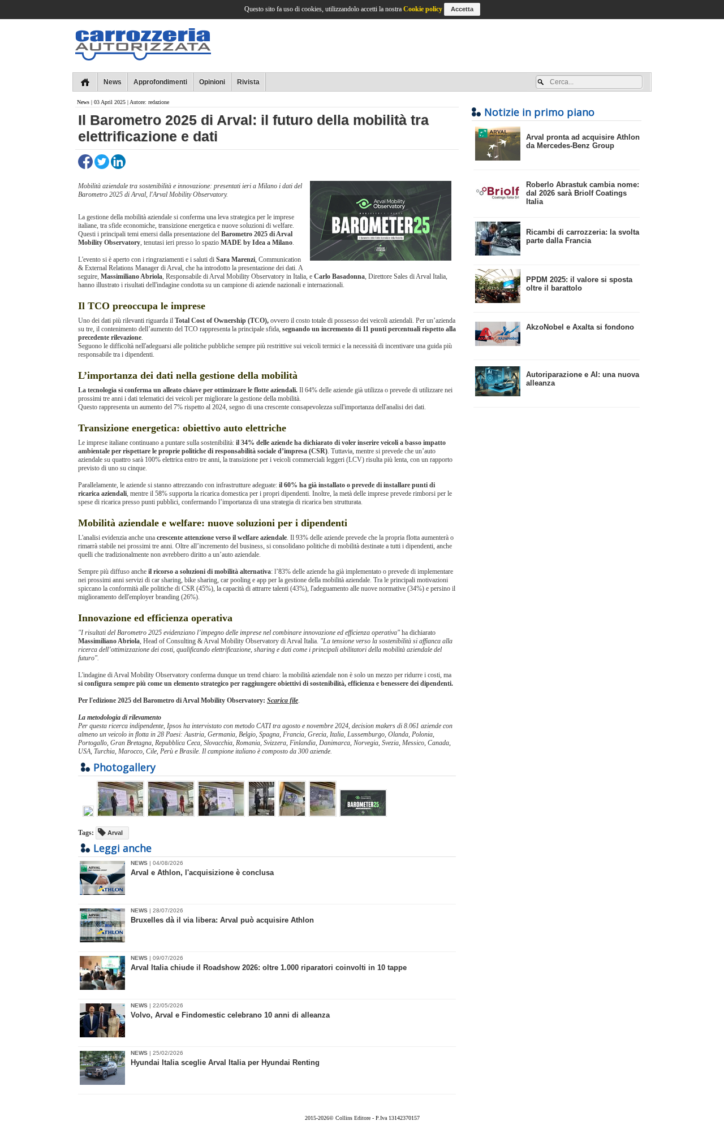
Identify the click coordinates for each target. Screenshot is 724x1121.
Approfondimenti (160, 82)
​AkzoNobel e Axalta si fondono (580, 327)
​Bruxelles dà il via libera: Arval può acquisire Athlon (222, 920)
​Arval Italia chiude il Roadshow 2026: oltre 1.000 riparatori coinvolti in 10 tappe (269, 967)
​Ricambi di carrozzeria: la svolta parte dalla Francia (582, 236)
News (113, 82)
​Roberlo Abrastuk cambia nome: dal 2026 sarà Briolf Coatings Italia (582, 193)
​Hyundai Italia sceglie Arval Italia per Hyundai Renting (225, 1062)
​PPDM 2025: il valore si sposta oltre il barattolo (579, 283)
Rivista (248, 82)
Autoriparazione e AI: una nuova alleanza (582, 378)
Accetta (462, 9)
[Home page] (85, 82)
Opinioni (212, 82)
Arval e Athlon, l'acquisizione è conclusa (202, 872)
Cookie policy (422, 9)
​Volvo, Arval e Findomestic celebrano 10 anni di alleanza (230, 1015)
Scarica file (282, 700)
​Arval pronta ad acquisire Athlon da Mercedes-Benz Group (583, 141)
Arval (114, 832)
